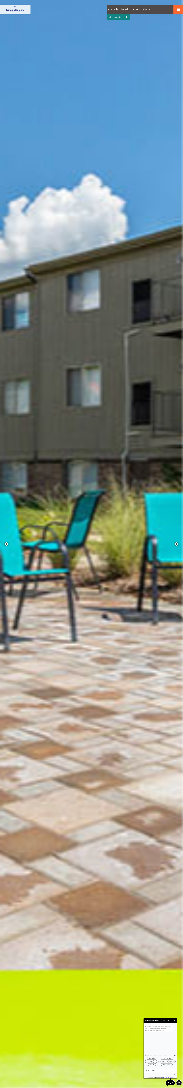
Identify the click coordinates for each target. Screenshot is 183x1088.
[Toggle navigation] (178, 9)
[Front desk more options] (179, 1082)
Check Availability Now (117, 17)
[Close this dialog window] (175, 1020)
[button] (170, 1082)
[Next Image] (176, 544)
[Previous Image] (6, 544)
